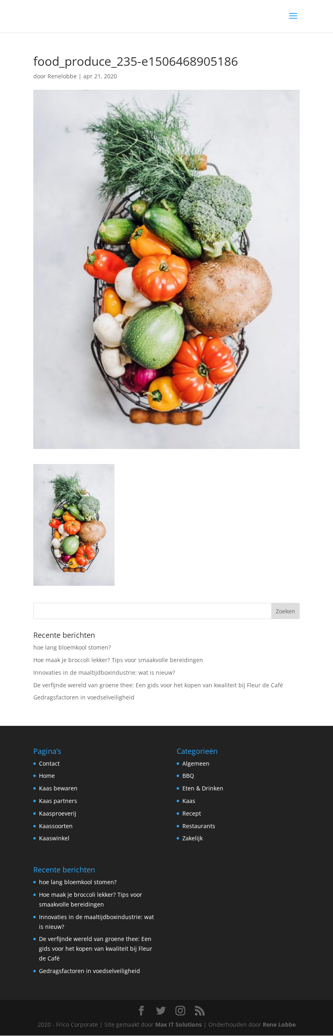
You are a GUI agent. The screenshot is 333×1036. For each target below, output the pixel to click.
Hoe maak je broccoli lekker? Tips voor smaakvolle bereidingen (118, 660)
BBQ (188, 775)
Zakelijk (192, 838)
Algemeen (196, 763)
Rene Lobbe (279, 1024)
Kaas (188, 801)
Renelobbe (62, 76)
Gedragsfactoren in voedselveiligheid (83, 697)
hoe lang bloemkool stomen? (72, 647)
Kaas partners (58, 801)
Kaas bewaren (58, 788)
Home (47, 775)
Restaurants (198, 826)
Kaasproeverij (57, 813)
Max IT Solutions (178, 1024)
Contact (49, 763)
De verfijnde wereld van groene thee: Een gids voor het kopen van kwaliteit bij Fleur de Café (158, 685)
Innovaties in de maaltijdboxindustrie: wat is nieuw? (104, 672)
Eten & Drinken (202, 788)
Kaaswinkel (54, 838)
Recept (191, 813)
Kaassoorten (56, 826)
